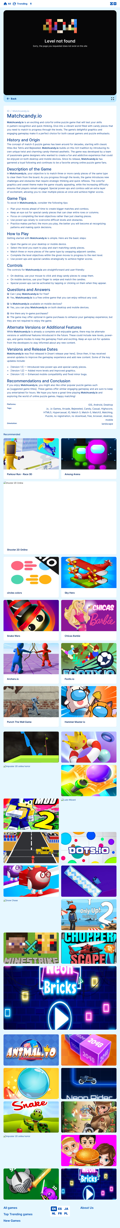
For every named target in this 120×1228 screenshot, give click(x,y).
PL (66, 1213)
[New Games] (31, 4)
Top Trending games (18, 1214)
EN (54, 1209)
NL (54, 1213)
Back (13, 98)
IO (8, 110)
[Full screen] (112, 98)
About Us (87, 1208)
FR (60, 1213)
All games (10, 1208)
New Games (12, 1220)
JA (66, 1209)
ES (60, 1209)
